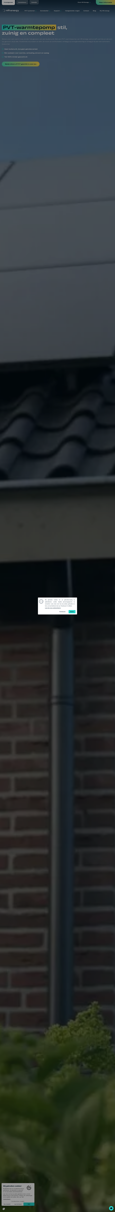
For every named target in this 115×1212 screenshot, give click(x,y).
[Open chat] (111, 1208)
